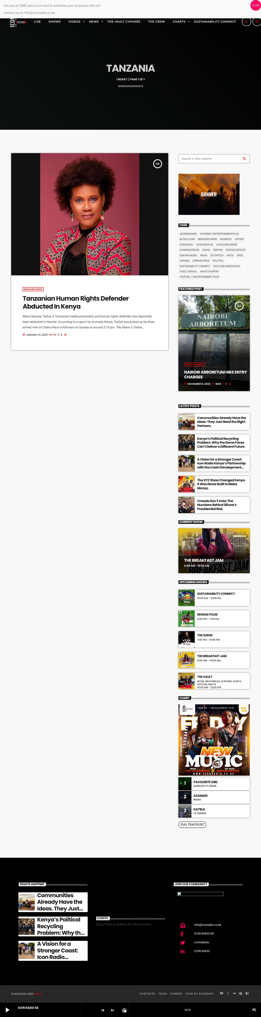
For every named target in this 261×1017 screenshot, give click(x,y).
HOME (38, 994)
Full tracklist (192, 824)
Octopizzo (216, 255)
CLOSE (255, 5)
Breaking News (33, 289)
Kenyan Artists (235, 249)
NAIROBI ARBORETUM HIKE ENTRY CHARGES (215, 374)
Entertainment (195, 364)
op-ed (230, 255)
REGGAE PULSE (207, 615)
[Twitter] (228, 993)
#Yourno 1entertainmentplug (219, 233)
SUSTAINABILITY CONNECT (216, 594)
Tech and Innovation (226, 266)
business (225, 239)
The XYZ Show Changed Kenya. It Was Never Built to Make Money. (221, 484)
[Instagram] (240, 993)
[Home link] (18, 21)
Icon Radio (186, 244)
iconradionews (189, 249)
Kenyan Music (188, 255)
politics (218, 260)
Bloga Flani (187, 239)
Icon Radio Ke (204, 244)
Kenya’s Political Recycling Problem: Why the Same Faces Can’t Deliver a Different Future (220, 442)
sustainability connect (195, 266)
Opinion (184, 260)
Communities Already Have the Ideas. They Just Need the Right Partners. (221, 422)
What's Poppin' (209, 271)
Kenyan (218, 249)
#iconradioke (188, 233)
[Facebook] (247, 993)
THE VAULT (204, 677)
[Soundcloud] (234, 993)
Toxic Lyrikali (188, 271)
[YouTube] (221, 993)
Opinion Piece (201, 260)
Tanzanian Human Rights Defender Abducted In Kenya (76, 302)
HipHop (239, 239)
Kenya (206, 249)
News (203, 255)
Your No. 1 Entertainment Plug (199, 276)
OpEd (240, 255)
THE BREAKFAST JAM (203, 560)
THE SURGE (204, 635)
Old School (193, 552)
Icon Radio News (226, 244)
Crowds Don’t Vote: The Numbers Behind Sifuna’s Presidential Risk (217, 505)
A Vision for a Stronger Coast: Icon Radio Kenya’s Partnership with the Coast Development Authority (221, 465)
